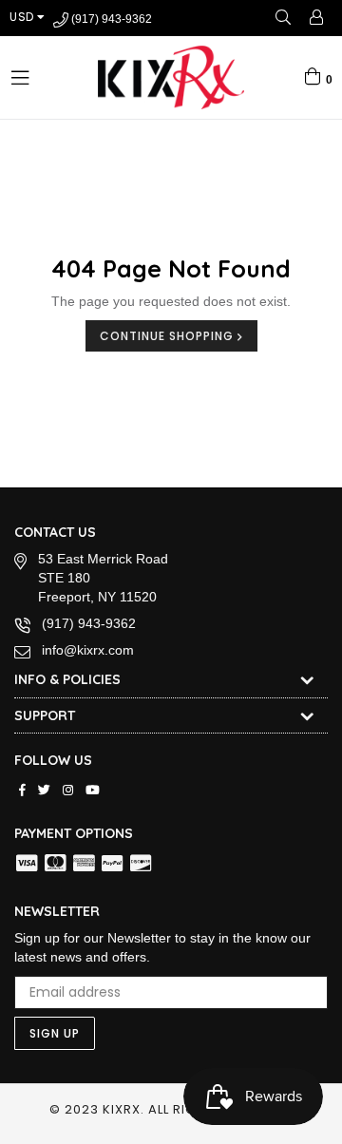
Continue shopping (169, 336)
